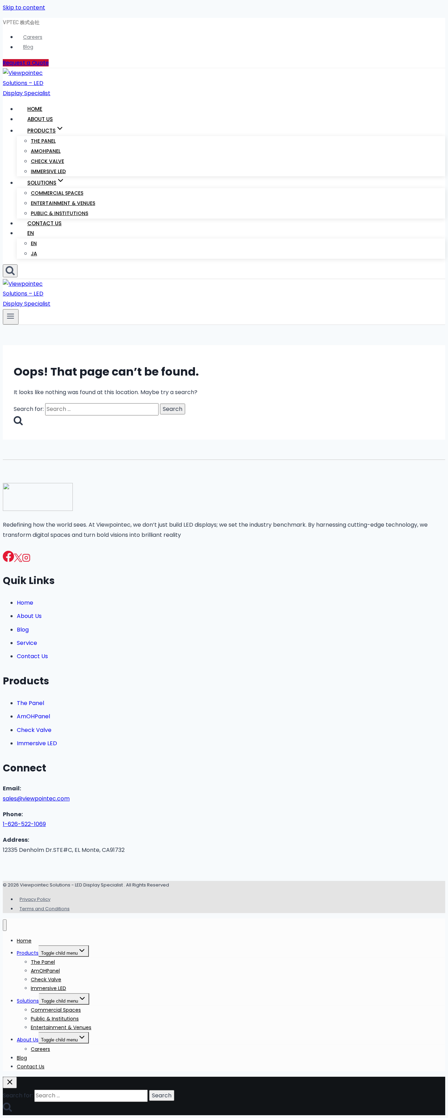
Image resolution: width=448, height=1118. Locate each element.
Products (27, 952)
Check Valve (47, 161)
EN (30, 233)
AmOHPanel (46, 151)
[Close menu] (5, 925)
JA (34, 253)
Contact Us (44, 223)
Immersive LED (48, 171)
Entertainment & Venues (63, 203)
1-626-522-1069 (24, 824)
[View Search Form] (10, 270)
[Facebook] (8, 560)
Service (27, 643)
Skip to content (24, 7)
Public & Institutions (59, 213)
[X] (18, 560)
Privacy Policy (35, 899)
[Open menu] (11, 317)
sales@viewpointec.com (36, 799)
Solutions (28, 1000)
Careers (32, 37)
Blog (28, 47)
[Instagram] (26, 560)
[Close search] (10, 1082)
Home (34, 109)
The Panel (43, 140)
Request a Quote (26, 62)
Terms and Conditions (45, 908)
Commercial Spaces (57, 193)
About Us (40, 119)
